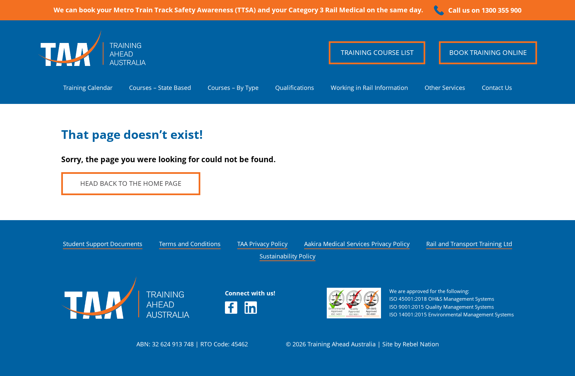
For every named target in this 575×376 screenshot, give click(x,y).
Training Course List (377, 53)
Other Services (445, 87)
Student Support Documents (102, 243)
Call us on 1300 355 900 (484, 10)
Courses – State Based (160, 87)
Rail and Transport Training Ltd (469, 243)
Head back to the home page (130, 184)
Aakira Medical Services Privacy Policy (357, 243)
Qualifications (294, 87)
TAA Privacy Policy (262, 243)
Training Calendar (87, 87)
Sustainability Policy (287, 256)
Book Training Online (488, 53)
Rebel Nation (421, 344)
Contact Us (497, 87)
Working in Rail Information (369, 87)
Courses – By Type (233, 87)
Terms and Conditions (190, 243)
